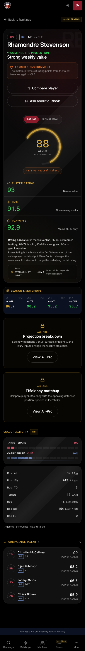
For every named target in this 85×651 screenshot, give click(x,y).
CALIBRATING (73, 19)
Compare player (45, 88)
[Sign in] (67, 5)
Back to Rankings (19, 19)
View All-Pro (42, 357)
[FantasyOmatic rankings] (7, 5)
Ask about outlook (45, 101)
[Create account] (77, 5)
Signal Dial (50, 119)
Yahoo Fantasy (57, 631)
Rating (31, 119)
